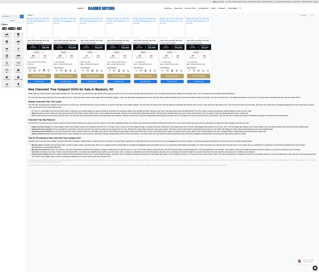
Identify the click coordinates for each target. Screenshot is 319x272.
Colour (6, 58)
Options (7, 86)
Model (6, 50)
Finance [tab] (37, 52)
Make (18, 43)
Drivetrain (6, 65)
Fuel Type (18, 72)
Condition (7, 36)
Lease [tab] (42, 52)
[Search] (22, 16)
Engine (6, 72)
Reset (12, 20)
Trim (18, 50)
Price (18, 36)
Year (7, 43)
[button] (168, 8)
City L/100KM (7, 79)
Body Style (18, 58)
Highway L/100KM (18, 79)
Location (18, 86)
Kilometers (18, 65)
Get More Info (39, 81)
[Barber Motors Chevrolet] (101, 8)
